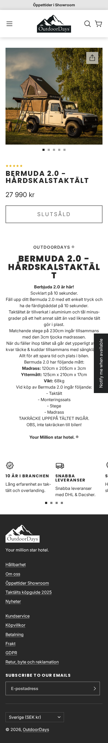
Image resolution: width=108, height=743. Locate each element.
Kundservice (18, 616)
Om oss (13, 573)
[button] (9, 24)
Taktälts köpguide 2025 (29, 592)
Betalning (15, 634)
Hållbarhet (16, 564)
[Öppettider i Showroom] (54, 5)
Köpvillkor (15, 625)
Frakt (10, 643)
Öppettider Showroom (27, 583)
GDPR (11, 652)
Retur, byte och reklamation (32, 661)
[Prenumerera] (94, 688)
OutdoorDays (36, 729)
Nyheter (13, 601)
